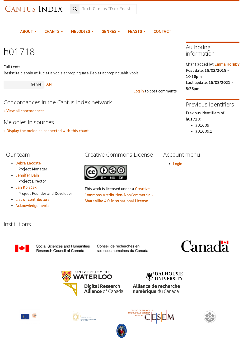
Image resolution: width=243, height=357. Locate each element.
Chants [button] (52, 31)
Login (177, 164)
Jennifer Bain (27, 175)
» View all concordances (24, 111)
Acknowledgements (32, 205)
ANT (50, 84)
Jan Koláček (26, 187)
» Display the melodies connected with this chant (46, 131)
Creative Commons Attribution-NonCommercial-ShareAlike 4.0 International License (118, 195)
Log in (138, 91)
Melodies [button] (81, 31)
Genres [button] (109, 31)
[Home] (35, 6)
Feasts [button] (135, 31)
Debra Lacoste (28, 163)
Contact (162, 31)
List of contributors (32, 199)
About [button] (27, 31)
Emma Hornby (227, 64)
